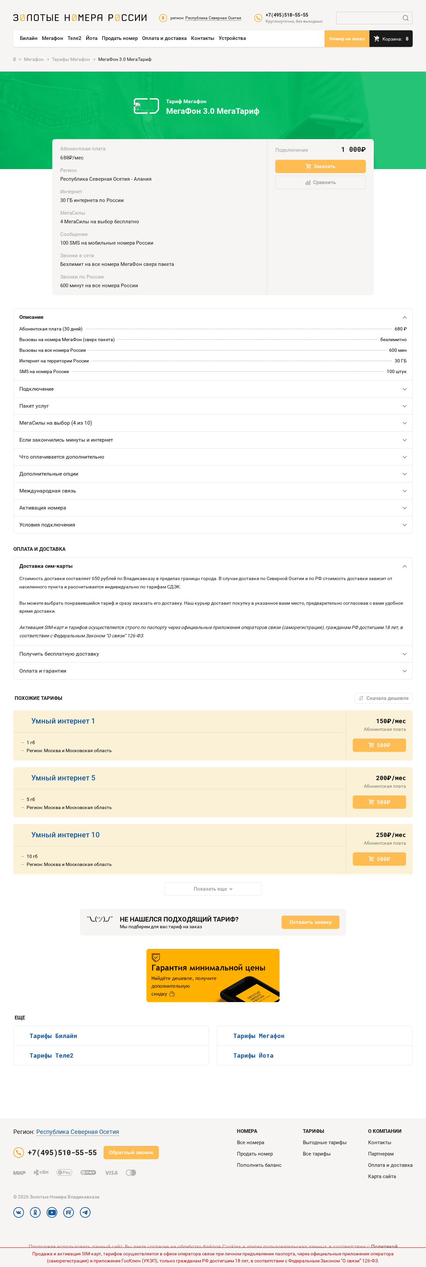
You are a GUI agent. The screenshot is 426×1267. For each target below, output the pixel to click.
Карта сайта (382, 1176)
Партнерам (381, 1154)
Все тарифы (317, 1154)
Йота (92, 38)
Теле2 (75, 38)
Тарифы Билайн (53, 1036)
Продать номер (120, 38)
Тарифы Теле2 (52, 1055)
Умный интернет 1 (63, 721)
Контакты (202, 38)
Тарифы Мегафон (259, 1036)
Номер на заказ (346, 38)
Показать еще (210, 889)
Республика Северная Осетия (77, 1131)
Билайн (29, 38)
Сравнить (324, 182)
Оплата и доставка (164, 38)
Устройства (232, 38)
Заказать (324, 166)
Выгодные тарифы (325, 1143)
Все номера (250, 1143)
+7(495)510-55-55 (287, 15)
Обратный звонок (131, 1152)
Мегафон (52, 38)
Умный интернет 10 (65, 835)
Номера (247, 1131)
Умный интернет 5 (63, 778)
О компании (385, 1131)
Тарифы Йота (253, 1055)
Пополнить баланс (259, 1165)
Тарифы (313, 1131)
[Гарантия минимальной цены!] (213, 975)
